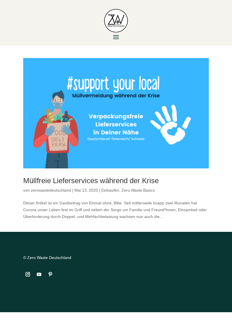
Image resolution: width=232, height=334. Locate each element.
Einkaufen (110, 190)
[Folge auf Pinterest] (50, 274)
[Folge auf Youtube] (39, 274)
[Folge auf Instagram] (27, 274)
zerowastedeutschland (51, 190)
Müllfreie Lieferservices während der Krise (91, 180)
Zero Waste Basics (138, 190)
